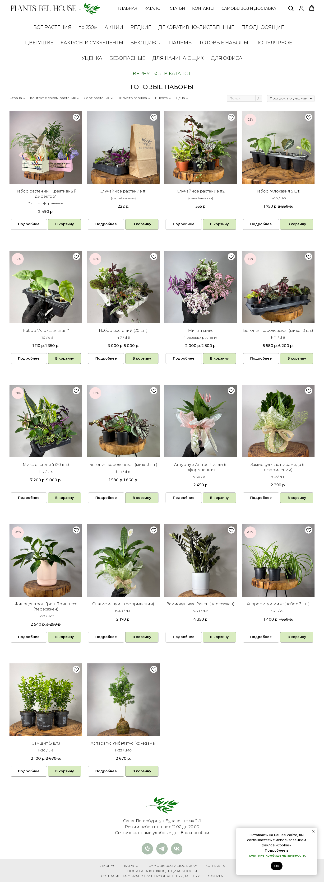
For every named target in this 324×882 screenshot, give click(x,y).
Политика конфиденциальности (162, 871)
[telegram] (162, 848)
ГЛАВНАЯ (127, 8)
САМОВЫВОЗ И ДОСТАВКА (249, 8)
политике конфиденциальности (276, 855)
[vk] (176, 848)
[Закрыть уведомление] (313, 831)
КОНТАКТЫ (203, 8)
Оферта (215, 876)
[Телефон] (147, 848)
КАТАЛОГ (153, 8)
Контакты (215, 865)
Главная (107, 865)
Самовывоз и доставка (172, 865)
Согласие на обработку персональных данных (150, 876)
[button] (291, 8)
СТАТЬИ (177, 8)
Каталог (132, 865)
